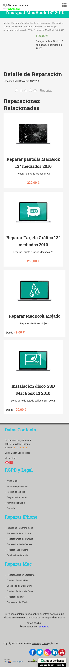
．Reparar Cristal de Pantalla (19, 538)
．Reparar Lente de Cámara (18, 544)
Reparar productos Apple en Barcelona (30, 23)
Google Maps (24, 452)
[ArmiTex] (5, 5)
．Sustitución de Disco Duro (18, 585)
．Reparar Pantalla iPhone (18, 533)
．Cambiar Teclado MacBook (19, 591)
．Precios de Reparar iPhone (19, 527)
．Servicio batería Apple (16, 555)
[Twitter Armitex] (39, 652)
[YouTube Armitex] (61, 652)
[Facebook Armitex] (32, 652)
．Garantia (10, 508)
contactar (20, 617)
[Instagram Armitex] (47, 653)
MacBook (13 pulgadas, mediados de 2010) (30, 28)
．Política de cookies (15, 491)
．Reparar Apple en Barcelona (19, 574)
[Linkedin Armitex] (54, 652)
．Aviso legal (11, 480)
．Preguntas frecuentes (16, 497)
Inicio (6, 23)
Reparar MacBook (33, 26)
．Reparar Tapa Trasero (16, 549)
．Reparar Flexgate (14, 596)
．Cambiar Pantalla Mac (16, 580)
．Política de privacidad (16, 486)
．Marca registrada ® (15, 502)
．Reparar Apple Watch (16, 602)
